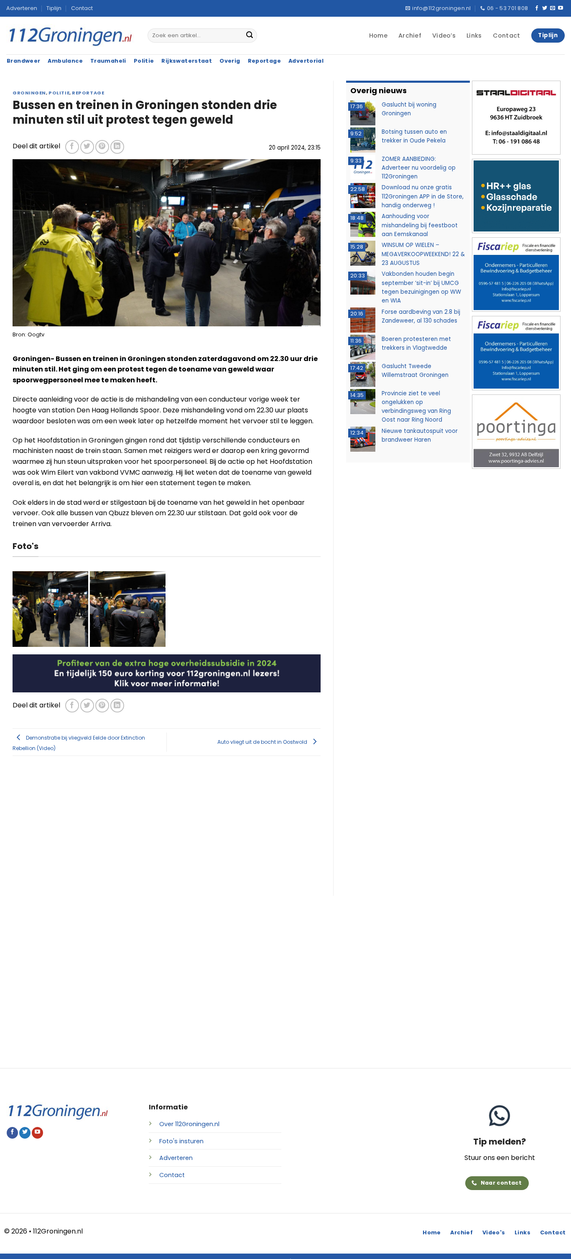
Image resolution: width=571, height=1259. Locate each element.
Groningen (29, 92)
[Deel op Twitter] (87, 147)
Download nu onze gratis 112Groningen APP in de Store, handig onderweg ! (423, 196)
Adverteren (21, 8)
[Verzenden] (249, 35)
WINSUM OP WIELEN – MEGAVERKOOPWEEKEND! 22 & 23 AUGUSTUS (423, 254)
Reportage (88, 92)
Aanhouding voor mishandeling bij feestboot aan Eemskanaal (420, 225)
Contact (82, 8)
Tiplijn (53, 8)
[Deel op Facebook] (72, 147)
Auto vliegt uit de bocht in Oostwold (262, 741)
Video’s (444, 35)
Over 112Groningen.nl (189, 1124)
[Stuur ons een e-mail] (552, 8)
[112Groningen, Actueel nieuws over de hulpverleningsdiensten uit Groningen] (70, 35)
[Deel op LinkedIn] (117, 147)
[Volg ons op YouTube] (560, 8)
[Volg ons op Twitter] (544, 8)
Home (378, 35)
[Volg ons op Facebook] (536, 8)
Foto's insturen (181, 1141)
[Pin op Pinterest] (102, 147)
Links (474, 35)
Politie (58, 92)
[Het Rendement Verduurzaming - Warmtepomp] (167, 673)
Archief (409, 35)
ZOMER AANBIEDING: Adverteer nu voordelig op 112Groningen (419, 168)
